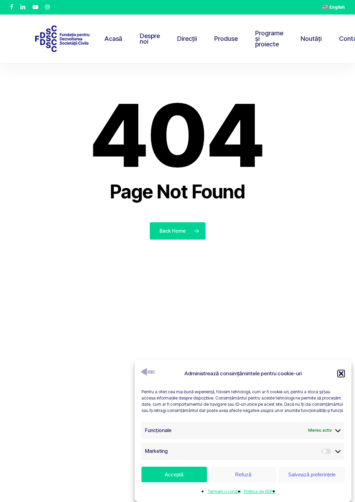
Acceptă (174, 474)
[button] (341, 373)
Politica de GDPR (259, 491)
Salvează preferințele (312, 474)
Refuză (243, 474)
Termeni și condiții (224, 491)
